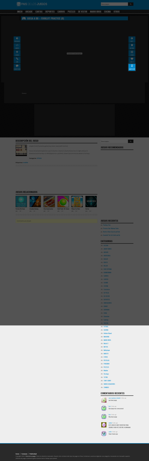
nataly (110, 423)
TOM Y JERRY (107, 380)
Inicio (17, 454)
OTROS (106, 357)
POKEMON (106, 363)
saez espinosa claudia (114, 398)
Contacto (24, 454)
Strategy (106, 374)
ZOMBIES (106, 387)
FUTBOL (106, 326)
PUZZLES (106, 367)
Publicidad (33, 454)
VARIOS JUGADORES (109, 384)
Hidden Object (108, 333)
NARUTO (106, 353)
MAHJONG (106, 336)
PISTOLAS (106, 360)
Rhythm (106, 370)
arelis (110, 432)
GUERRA (106, 330)
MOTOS (106, 347)
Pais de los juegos (31, 456)
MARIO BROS (107, 340)
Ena (109, 406)
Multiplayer (107, 350)
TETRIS (106, 377)
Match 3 (106, 343)
